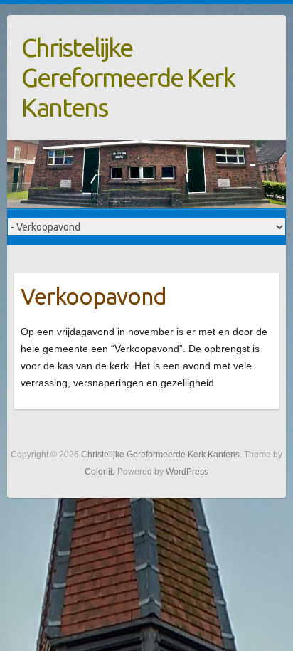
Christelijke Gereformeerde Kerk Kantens (128, 77)
